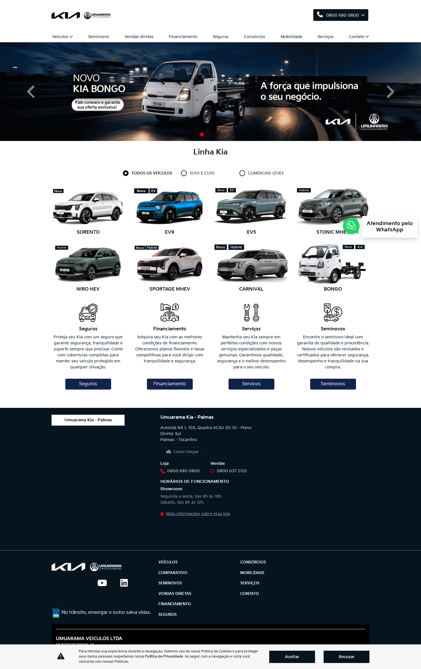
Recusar (347, 656)
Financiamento (183, 36)
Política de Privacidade (164, 656)
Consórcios (254, 36)
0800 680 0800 (342, 15)
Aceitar (292, 656)
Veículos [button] (60, 36)
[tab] (152, 173)
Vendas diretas (139, 36)
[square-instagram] (81, 583)
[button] (31, 91)
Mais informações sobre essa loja (198, 513)
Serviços (326, 36)
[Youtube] (104, 583)
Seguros (221, 36)
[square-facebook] (58, 583)
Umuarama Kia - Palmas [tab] (88, 420)
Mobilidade (291, 36)
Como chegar (186, 451)
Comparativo (172, 573)
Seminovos (98, 36)
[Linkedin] (127, 583)
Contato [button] (356, 36)
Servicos (251, 384)
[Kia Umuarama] (82, 15)
